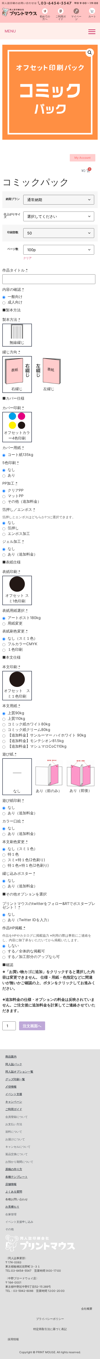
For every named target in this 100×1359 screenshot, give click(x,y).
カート (92, 16)
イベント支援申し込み (19, 1221)
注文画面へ (32, 1026)
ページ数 (12, 249)
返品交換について (16, 1154)
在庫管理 (11, 1214)
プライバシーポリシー (50, 1319)
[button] (90, 52)
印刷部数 (12, 232)
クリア (27, 258)
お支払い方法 (13, 1124)
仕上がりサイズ (12, 215)
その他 (9, 1229)
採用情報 (13, 1339)
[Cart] (92, 11)
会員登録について (16, 1117)
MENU (10, 31)
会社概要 (86, 1308)
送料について (13, 1131)
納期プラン (13, 199)
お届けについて (15, 1139)
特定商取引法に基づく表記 (50, 1329)
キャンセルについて (17, 1146)
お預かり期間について (19, 1161)
